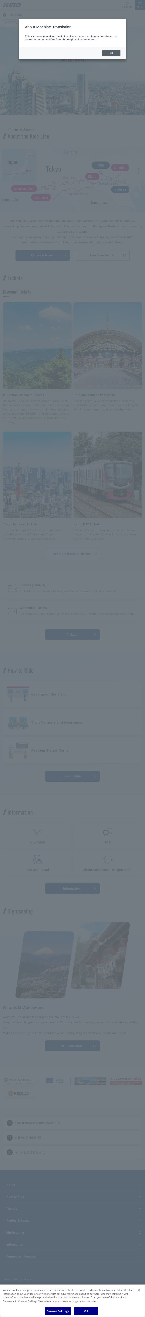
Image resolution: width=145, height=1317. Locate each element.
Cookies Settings (58, 1311)
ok (111, 53)
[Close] (139, 1290)
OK (86, 1311)
